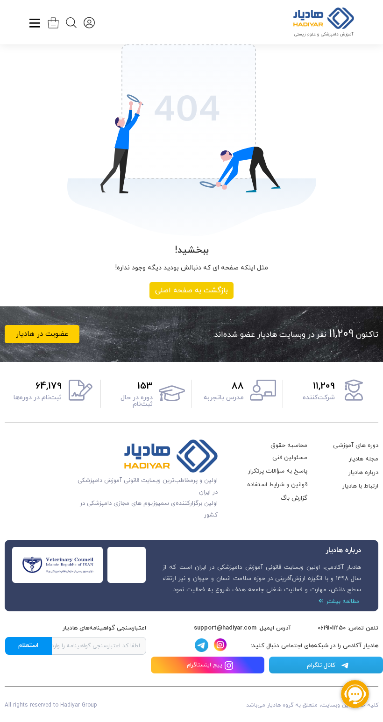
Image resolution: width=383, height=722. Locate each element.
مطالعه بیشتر (341, 601)
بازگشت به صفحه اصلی (191, 290)
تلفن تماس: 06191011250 (348, 628)
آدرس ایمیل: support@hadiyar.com (242, 628)
